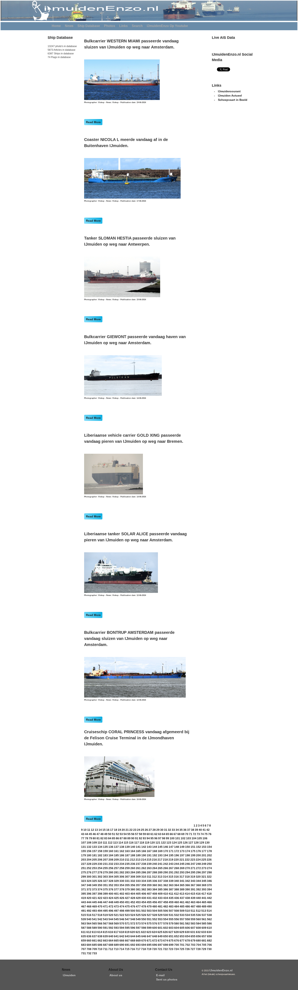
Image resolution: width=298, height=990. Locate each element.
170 (165, 851)
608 (198, 927)
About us (115, 975)
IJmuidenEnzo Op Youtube (167, 26)
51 (113, 834)
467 (83, 906)
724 (176, 949)
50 (109, 834)
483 (171, 906)
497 (116, 910)
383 (149, 889)
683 (83, 944)
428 (132, 898)
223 (192, 859)
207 (105, 859)
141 (138, 846)
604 (176, 927)
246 (187, 863)
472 (110, 906)
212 (132, 859)
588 (89, 927)
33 (173, 829)
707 (83, 949)
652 (176, 936)
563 (83, 923)
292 (176, 872)
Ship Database (88, 26)
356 (132, 885)
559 (193, 919)
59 (144, 834)
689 (116, 944)
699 (171, 944)
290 (165, 872)
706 (209, 944)
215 (149, 859)
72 (194, 834)
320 (198, 876)
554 (165, 919)
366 (187, 885)
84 (109, 838)
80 (94, 838)
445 (94, 902)
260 (132, 868)
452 (132, 902)
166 (143, 851)
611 (83, 932)
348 (89, 885)
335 (149, 881)
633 (203, 932)
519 (105, 915)
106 (205, 838)
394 (209, 889)
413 (181, 893)
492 (89, 910)
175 (193, 851)
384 (154, 889)
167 (149, 851)
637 (94, 936)
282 (121, 872)
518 (100, 915)
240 (154, 863)
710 (100, 949)
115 (126, 842)
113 (115, 842)
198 (187, 855)
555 (171, 919)
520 (110, 915)
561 (204, 919)
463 (193, 902)
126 (185, 842)
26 (146, 829)
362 (165, 885)
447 (105, 902)
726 (187, 949)
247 (193, 863)
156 (89, 851)
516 (89, 915)
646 (143, 936)
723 (170, 949)
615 (105, 932)
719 (149, 949)
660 (89, 940)
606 (187, 927)
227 (83, 863)
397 (94, 893)
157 (94, 851)
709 (94, 949)
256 (110, 868)
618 (121, 932)
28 (154, 829)
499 (127, 910)
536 (198, 915)
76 (209, 834)
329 (116, 881)
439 (193, 898)
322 (209, 876)
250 (209, 863)
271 (193, 868)
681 (204, 940)
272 (198, 868)
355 (127, 885)
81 (98, 838)
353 (116, 885)
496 (110, 910)
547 (127, 919)
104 (194, 838)
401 (116, 893)
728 (198, 949)
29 (158, 829)
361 (160, 885)
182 (100, 855)
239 (149, 863)
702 (187, 944)
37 (188, 829)
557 (182, 919)
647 (149, 936)
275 (83, 872)
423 (105, 898)
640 (110, 936)
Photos (109, 26)
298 (209, 872)
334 (143, 881)
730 (209, 949)
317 (181, 876)
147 (171, 846)
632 (198, 932)
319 (192, 876)
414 (187, 893)
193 (160, 855)
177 (204, 851)
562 (209, 919)
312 (154, 876)
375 (105, 889)
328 (110, 881)
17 (111, 829)
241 (160, 863)
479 (149, 906)
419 (83, 898)
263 (149, 868)
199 (193, 855)
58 (140, 834)
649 (160, 936)
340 (176, 881)
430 (143, 898)
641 (116, 936)
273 (204, 868)
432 (154, 898)
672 (154, 940)
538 (209, 915)
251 (83, 868)
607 (193, 927)
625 (160, 932)
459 (171, 902)
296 (198, 872)
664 (110, 940)
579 (171, 923)
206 (100, 859)
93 (144, 838)
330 (121, 881)
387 (171, 889)
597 (138, 927)
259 (127, 868)
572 (132, 923)
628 (176, 932)
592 (110, 927)
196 (176, 855)
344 (198, 881)
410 (165, 893)
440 (198, 898)
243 (171, 863)
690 (121, 944)
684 (89, 944)
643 (127, 936)
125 (179, 842)
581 (182, 923)
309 (138, 876)
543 (105, 919)
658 (209, 936)
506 (165, 910)
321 (203, 876)
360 (154, 885)
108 (89, 842)
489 (204, 906)
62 (156, 834)
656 (198, 936)
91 (136, 838)
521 (116, 915)
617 (116, 932)
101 (177, 838)
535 (193, 915)
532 (176, 915)
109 (94, 842)
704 (198, 944)
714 (121, 949)
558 (187, 919)
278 (100, 872)
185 (116, 855)
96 (156, 838)
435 (171, 898)
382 (143, 889)
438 (187, 898)
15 (104, 829)
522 (121, 915)
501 (138, 910)
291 (171, 872)
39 (196, 829)
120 (152, 842)
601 (160, 927)
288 (154, 872)
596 (132, 927)
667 (127, 940)
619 (127, 932)
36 (185, 829)
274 (209, 868)
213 (138, 859)
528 (154, 915)
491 (83, 910)
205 (94, 859)
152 (198, 846)
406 (143, 893)
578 (165, 923)
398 (100, 893)
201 (204, 855)
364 (176, 885)
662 (100, 940)
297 (204, 872)
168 (154, 851)
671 (149, 940)
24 (138, 829)
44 (86, 834)
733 (94, 953)
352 (110, 885)
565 (94, 923)
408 (154, 893)
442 (209, 898)
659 (83, 940)
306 (121, 876)
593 (116, 927)
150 (187, 846)
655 (193, 936)
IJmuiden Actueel (230, 95)
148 (176, 846)
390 (187, 889)
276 (89, 872)
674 (165, 940)
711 (105, 949)
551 (149, 919)
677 (182, 940)
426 (121, 898)
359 (149, 885)
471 (105, 906)
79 (90, 838)
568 (110, 923)
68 (179, 834)
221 (181, 859)
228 (89, 863)
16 (107, 829)
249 (204, 863)
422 (100, 898)
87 (121, 838)
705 (204, 944)
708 (89, 949)
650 (165, 936)
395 (83, 893)
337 (160, 881)
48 (102, 834)
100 (172, 838)
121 (157, 842)
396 (89, 893)
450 (121, 902)
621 (138, 932)
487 (193, 906)
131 (83, 846)
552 (154, 919)
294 (187, 872)
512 (198, 910)
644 (132, 936)
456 (154, 902)
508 (176, 910)
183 (105, 855)
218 (165, 859)
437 (182, 898)
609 (204, 927)
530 (165, 915)
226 (209, 859)
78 (86, 838)
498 (121, 910)
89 (129, 838)
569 (116, 923)
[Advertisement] (60, 87)
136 (110, 846)
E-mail (160, 975)
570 (121, 923)
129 (201, 842)
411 (171, 893)
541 (94, 919)
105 (199, 838)
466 (209, 902)
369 (204, 885)
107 (83, 842)
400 (110, 893)
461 (182, 902)
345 (204, 881)
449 (116, 902)
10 (85, 829)
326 (100, 881)
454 (143, 902)
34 (177, 829)
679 (193, 940)
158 (100, 851)
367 (193, 885)
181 (94, 855)
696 (154, 944)
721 (160, 949)
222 (187, 859)
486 (187, 906)
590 (100, 927)
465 (204, 902)
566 (100, 923)
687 (105, 944)
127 (190, 842)
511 (193, 910)
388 (176, 889)
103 (188, 838)
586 (209, 923)
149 (182, 846)
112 (110, 842)
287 (149, 872)
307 (127, 876)
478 (143, 906)
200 (198, 855)
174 (187, 851)
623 (149, 932)
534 (187, 915)
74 (202, 834)
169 (160, 851)
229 (94, 863)
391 (193, 889)
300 (89, 876)
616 (110, 932)
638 (100, 936)
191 (149, 855)
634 (209, 932)
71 (190, 834)
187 (127, 855)
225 (203, 859)
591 (105, 927)
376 (110, 889)
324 (89, 881)
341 (182, 881)
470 (100, 906)
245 (182, 863)
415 (192, 893)
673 (160, 940)
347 (83, 885)
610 (209, 927)
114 (120, 842)
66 (171, 834)
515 (83, 915)
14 (100, 829)
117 (136, 842)
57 (136, 834)
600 (154, 927)
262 (143, 868)
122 (163, 842)
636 (89, 936)
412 (176, 893)
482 (165, 906)
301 (94, 876)
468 (89, 906)
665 (116, 940)
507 (171, 910)
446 (100, 902)
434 (165, 898)
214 (143, 859)
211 (127, 859)
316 (176, 876)
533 (182, 915)
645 (138, 936)
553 (160, 919)
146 (165, 846)
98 (163, 838)
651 (171, 936)
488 (198, 906)
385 (160, 889)
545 (116, 919)
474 (121, 906)
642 (121, 936)
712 (110, 949)
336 (154, 881)
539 (83, 919)
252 (89, 868)
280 (110, 872)
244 (176, 863)
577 (160, 923)
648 (154, 936)
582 (187, 923)
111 (105, 842)
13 (96, 829)
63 (159, 834)
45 (90, 834)
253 (94, 868)
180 (89, 855)
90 (132, 838)
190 (143, 855)
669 (138, 940)
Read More (93, 122)
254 (100, 868)
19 (119, 829)
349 (94, 885)
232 (110, 863)
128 (196, 842)
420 (89, 898)
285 (138, 872)
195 (171, 855)
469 (94, 906)
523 (127, 915)
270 (187, 868)
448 (110, 902)
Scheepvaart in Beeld (232, 99)
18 (115, 829)
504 (154, 910)
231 (105, 863)
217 (160, 859)
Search (137, 26)
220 (176, 859)
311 (149, 876)
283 (127, 872)
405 (138, 893)
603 (171, 927)
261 (138, 868)
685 (94, 944)
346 (209, 881)
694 (143, 944)
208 (110, 859)
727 (192, 949)
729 (203, 949)
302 (100, 876)
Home (56, 26)
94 (148, 838)
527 (149, 915)
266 (165, 868)
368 (198, 885)
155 (83, 851)
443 (83, 902)
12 (92, 829)
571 (127, 923)
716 (132, 949)
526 (143, 915)
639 (105, 936)
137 (116, 846)
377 (116, 889)
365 (182, 885)
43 (82, 834)
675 (171, 940)
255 (105, 868)
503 (149, 910)
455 (149, 902)
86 (117, 838)
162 (121, 851)
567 (105, 923)
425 (116, 898)
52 (117, 834)
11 (88, 829)
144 (154, 846)
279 (105, 872)
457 (160, 902)
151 (193, 846)
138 (121, 846)
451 (127, 902)
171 (171, 851)
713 (116, 949)
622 (143, 932)
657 (204, 936)
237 (138, 863)
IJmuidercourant (229, 91)
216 (154, 859)
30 (161, 829)
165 (138, 851)
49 (105, 834)
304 (110, 876)
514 (209, 910)
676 (176, 940)
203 (83, 859)
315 (170, 876)
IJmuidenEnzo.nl (221, 970)
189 (138, 855)
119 (147, 842)
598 (143, 927)
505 (160, 910)
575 (149, 923)
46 (94, 834)
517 (94, 915)
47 (98, 834)
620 (132, 932)
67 (175, 834)
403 (127, 893)
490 (209, 906)
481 (160, 906)
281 (116, 872)
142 (143, 846)
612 (88, 932)
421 (94, 898)
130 (207, 842)
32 (169, 829)
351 (105, 885)
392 (198, 889)
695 (149, 944)
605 (182, 927)
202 (209, 855)
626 (165, 932)
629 (181, 932)
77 (82, 838)
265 (160, 868)
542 (100, 919)
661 (94, 940)
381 (138, 889)
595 (127, 927)
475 (127, 906)
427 (127, 898)
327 (105, 881)
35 (181, 829)
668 (132, 940)
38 (192, 829)
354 (121, 885)
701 (182, 944)
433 (160, 898)
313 (160, 876)
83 (105, 838)
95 (152, 838)
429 (138, 898)
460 (176, 902)
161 (116, 851)
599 (149, 927)
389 (182, 889)
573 (138, 923)
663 (105, 940)
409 (160, 893)
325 (94, 881)
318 (187, 876)
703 (193, 944)
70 (186, 834)
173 (182, 851)
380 (132, 889)
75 (206, 834)
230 (100, 863)
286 (143, 872)
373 (94, 889)
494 (100, 910)
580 (176, 923)
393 (204, 889)
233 (116, 863)
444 (89, 902)
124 (174, 842)
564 (89, 923)
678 (187, 940)
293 (182, 872)
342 (187, 881)
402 (121, 893)
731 (83, 953)
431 (149, 898)
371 (83, 889)
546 (121, 919)
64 (163, 834)
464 (198, 902)
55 (129, 834)
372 (89, 889)
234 (121, 863)
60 (148, 834)
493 (94, 910)
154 (209, 846)
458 (165, 902)
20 (123, 829)
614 (99, 932)
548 (132, 919)
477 (138, 906)
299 (83, 876)
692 (132, 944)
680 (198, 940)
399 (105, 893)
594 (121, 927)
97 (159, 838)
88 (125, 838)
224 (198, 859)
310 (143, 876)
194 (165, 855)
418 (209, 893)
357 (138, 885)
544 (110, 919)
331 (127, 881)
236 (132, 863)
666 (121, 940)
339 (171, 881)
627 (170, 932)
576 (154, 923)
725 (181, 949)
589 (94, 927)
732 (89, 953)
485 (182, 906)
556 (176, 919)
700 (176, 944)
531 (171, 915)
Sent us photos (166, 979)
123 (168, 842)
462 (187, 902)
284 (132, 872)
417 (203, 893)
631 (192, 932)
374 (100, 889)
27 (150, 829)
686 (100, 944)
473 (116, 906)
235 (127, 863)
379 (127, 889)
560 (198, 919)
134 (100, 846)
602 (165, 927)
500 (132, 910)
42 (208, 829)
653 (182, 936)
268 (176, 868)
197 (182, 855)
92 (140, 838)
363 (171, 885)
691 (127, 944)
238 (143, 863)
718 (143, 949)
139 (127, 846)
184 (110, 855)
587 (83, 927)
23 (134, 829)
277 (94, 872)
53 (121, 834)
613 (94, 932)
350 (100, 885)
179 (83, 855)
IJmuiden (69, 975)
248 (198, 863)
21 (127, 829)
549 (138, 919)
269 (182, 868)
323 (83, 881)
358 (143, 885)
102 (183, 838)
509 (182, 910)
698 (165, 944)
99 (167, 838)
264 (154, 868)
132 (89, 846)
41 (204, 829)
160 (110, 851)
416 (198, 893)
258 (121, 868)
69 (182, 834)
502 (143, 910)
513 (203, 910)
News (69, 26)
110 (100, 842)
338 (165, 881)
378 (121, 889)
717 (138, 949)
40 (200, 829)
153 (204, 846)
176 (198, 851)
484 (176, 906)
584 (198, 923)
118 (141, 842)
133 (94, 846)
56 (132, 834)
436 (176, 898)
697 (160, 944)
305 (116, 876)
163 (127, 851)
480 (154, 906)
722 (165, 949)
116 (131, 842)
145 (160, 846)
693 (138, 944)
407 (149, 893)
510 (187, 910)
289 (160, 872)
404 (132, 893)
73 (198, 834)
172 (176, 851)
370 (209, 885)
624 (154, 932)
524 (132, 915)
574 (143, 923)
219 (170, 859)
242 (165, 863)
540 (89, 919)
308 (132, 876)
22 (131, 829)
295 (193, 872)
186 (121, 855)
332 (132, 881)
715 (127, 949)
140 (132, 846)
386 (165, 889)
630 (187, 932)
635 (83, 936)
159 (105, 851)
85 (113, 838)
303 (105, 876)
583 (193, 923)
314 (165, 876)
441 (204, 898)
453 (138, 902)
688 (110, 944)
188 (132, 855)
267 (171, 868)
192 (154, 855)
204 (89, 859)
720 (154, 949)
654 (187, 936)
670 (143, 940)
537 (204, 915)
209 (116, 859)
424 (110, 898)
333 (138, 881)
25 (142, 829)
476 (132, 906)
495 (105, 910)
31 (165, 829)
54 (125, 834)
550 (143, 919)
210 (121, 859)
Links (123, 26)
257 (116, 868)
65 (167, 834)
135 (105, 846)
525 (138, 915)
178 (209, 851)
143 (149, 846)
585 (204, 923)
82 (102, 838)
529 (160, 915)
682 (209, 940)
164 (132, 851)
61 (152, 834)
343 (193, 881)
